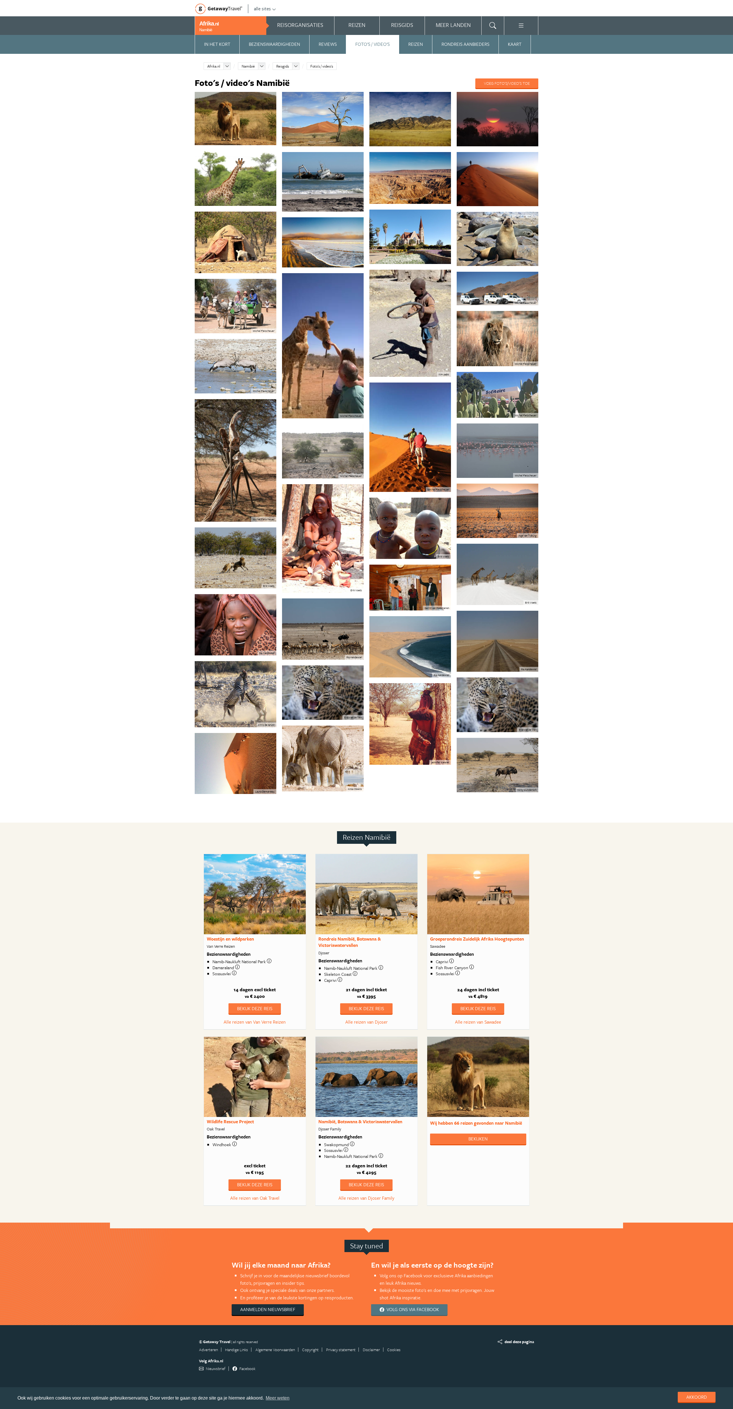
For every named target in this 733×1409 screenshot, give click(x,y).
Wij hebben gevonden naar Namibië (476, 1123)
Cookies (394, 1350)
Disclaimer (371, 1350)
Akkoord (696, 1397)
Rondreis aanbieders (465, 44)
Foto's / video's (372, 44)
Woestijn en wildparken (230, 938)
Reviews (328, 44)
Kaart (514, 44)
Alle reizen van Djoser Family (366, 1198)
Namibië (248, 66)
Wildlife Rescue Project (230, 1121)
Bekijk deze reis (254, 1008)
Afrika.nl (213, 66)
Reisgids (282, 66)
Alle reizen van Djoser (366, 1022)
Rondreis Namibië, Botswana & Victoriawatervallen (349, 942)
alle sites (262, 8)
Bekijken (478, 1138)
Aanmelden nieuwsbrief (267, 1309)
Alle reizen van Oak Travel (254, 1198)
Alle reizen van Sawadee (478, 1022)
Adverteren (208, 1350)
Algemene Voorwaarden (275, 1350)
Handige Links (236, 1350)
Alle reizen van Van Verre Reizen (255, 1022)
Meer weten (277, 1398)
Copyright (310, 1350)
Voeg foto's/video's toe (507, 83)
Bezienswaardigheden (274, 44)
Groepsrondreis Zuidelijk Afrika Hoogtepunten (477, 938)
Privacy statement (341, 1350)
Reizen (415, 44)
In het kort (217, 44)
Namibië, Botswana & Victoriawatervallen (360, 1121)
